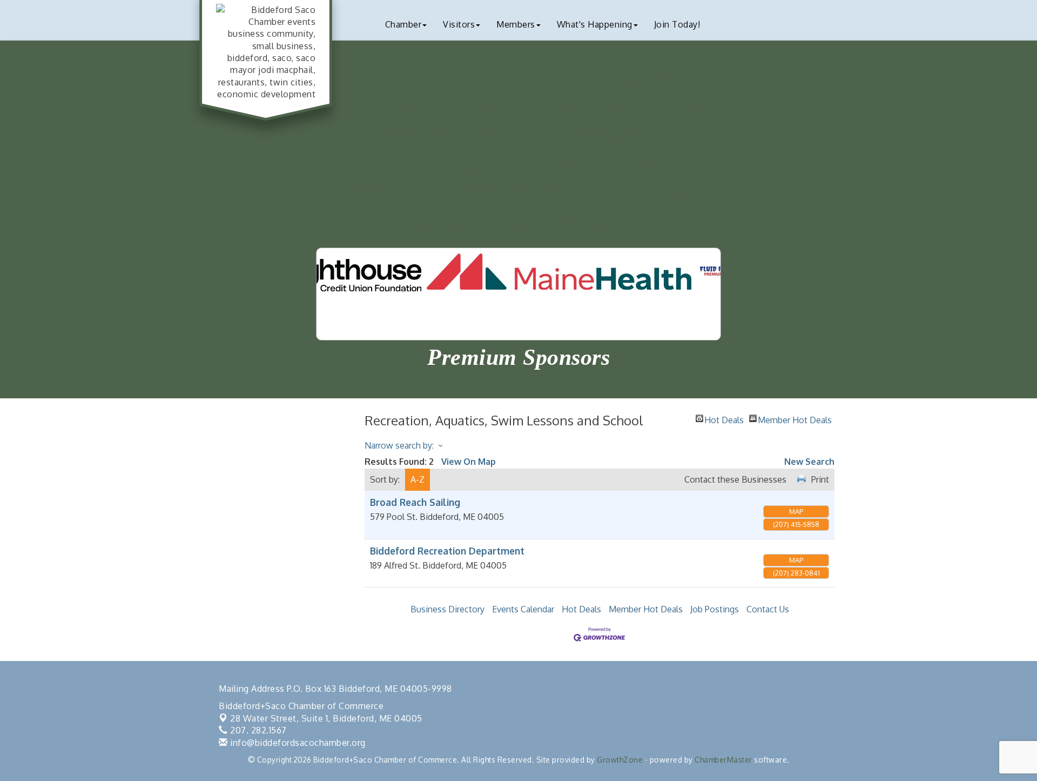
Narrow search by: (399, 445)
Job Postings (714, 609)
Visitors (459, 24)
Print (820, 479)
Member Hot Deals (795, 418)
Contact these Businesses (735, 479)
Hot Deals (724, 418)
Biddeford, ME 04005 (326, 718)
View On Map (468, 461)
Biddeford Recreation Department (447, 551)
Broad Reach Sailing (415, 502)
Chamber (403, 24)
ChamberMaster (723, 759)
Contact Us (767, 609)
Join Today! (677, 24)
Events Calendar (523, 609)
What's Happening (594, 24)
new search (809, 461)
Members (515, 24)
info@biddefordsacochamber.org (297, 742)
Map (796, 511)
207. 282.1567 (257, 730)
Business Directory (447, 609)
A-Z (417, 479)
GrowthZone (620, 759)
